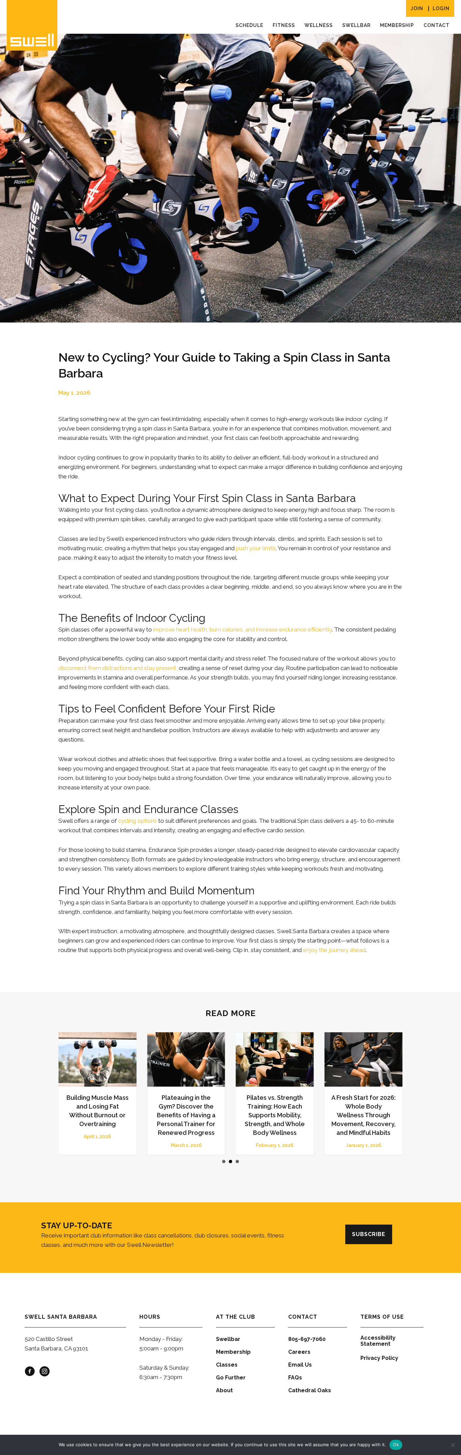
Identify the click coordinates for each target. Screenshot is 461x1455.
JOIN (417, 8)
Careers (299, 1352)
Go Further (231, 1377)
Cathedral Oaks (309, 1390)
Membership (397, 25)
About (224, 1390)
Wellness (318, 25)
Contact (437, 25)
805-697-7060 (307, 1339)
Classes (227, 1365)
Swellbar (356, 25)
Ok (396, 1444)
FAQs (295, 1377)
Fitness (284, 25)
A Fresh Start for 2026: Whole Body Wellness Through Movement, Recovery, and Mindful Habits (106, 1115)
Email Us (300, 1365)
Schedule (249, 25)
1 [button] (223, 1161)
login (441, 8)
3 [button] (237, 1161)
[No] (452, 1445)
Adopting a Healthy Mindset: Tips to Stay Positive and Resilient (283, 1106)
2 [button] (230, 1161)
